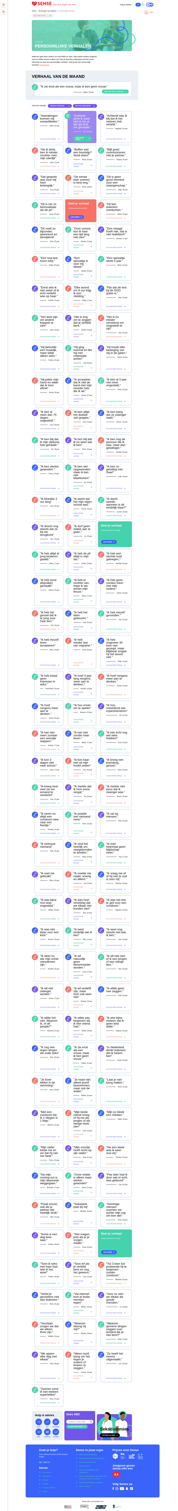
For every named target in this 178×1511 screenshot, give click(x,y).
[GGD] (101, 1507)
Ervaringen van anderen (47, 11)
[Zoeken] (3, 11)
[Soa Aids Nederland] (68, 1507)
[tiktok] (131, 1488)
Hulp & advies (125, 5)
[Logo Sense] (42, 4)
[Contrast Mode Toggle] (149, 5)
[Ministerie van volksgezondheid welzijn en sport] (117, 1507)
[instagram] (116, 1488)
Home (34, 11)
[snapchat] (126, 1488)
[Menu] (3, 4)
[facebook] (113, 1488)
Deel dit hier (44, 65)
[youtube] (122, 1488)
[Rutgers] (84, 1507)
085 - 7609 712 (44, 1462)
